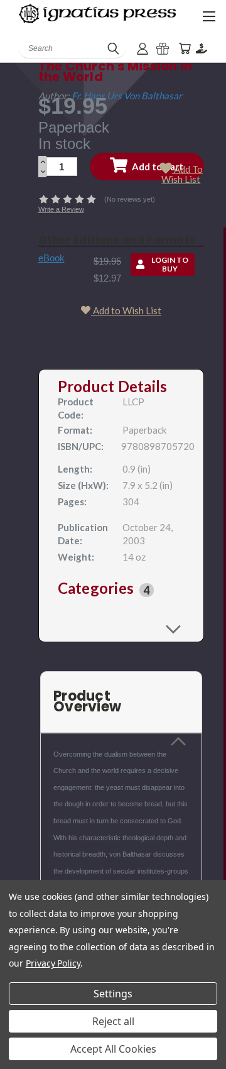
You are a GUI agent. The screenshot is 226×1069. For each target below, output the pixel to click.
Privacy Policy (53, 963)
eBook (51, 258)
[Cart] (184, 49)
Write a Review (61, 209)
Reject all (113, 1021)
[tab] (121, 590)
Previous (19, 1056)
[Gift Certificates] (162, 49)
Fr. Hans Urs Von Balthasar (127, 95)
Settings (113, 993)
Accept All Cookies (113, 1049)
